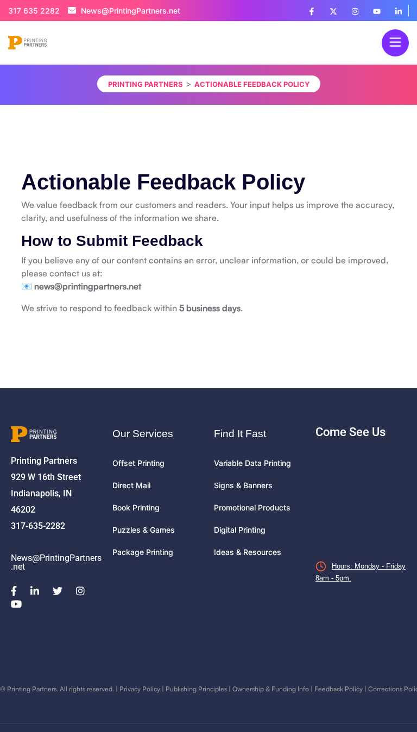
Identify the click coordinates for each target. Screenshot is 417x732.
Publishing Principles (196, 689)
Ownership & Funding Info (270, 689)
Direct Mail (131, 485)
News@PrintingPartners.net (129, 10)
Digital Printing (240, 529)
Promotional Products (252, 507)
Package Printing (142, 552)
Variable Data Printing (252, 463)
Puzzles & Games (143, 529)
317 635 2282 (34, 10)
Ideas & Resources (247, 552)
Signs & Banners (243, 485)
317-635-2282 (38, 526)
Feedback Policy (338, 689)
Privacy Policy (139, 689)
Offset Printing (138, 463)
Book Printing (136, 507)
